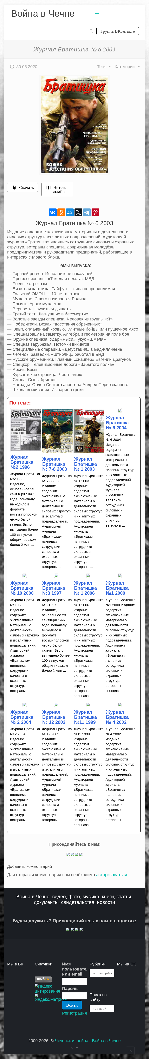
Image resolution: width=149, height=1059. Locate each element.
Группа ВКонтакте (117, 31)
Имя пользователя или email (74, 969)
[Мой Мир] (70, 212)
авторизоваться (111, 874)
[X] (78, 212)
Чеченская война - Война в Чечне (88, 1040)
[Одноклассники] (61, 212)
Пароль (70, 988)
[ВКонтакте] (53, 212)
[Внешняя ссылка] (68, 854)
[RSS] (72, 1048)
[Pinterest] (95, 212)
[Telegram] (87, 212)
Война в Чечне (43, 13)
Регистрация (74, 1013)
